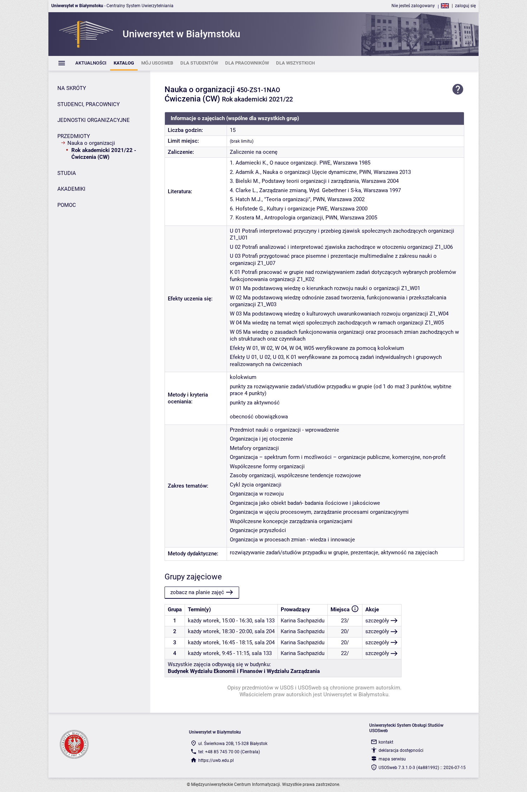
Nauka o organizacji (91, 143)
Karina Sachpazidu (302, 620)
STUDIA (66, 173)
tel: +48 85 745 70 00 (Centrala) (229, 751)
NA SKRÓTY (71, 88)
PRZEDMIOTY (73, 136)
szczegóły (377, 620)
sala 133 (265, 620)
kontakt (386, 742)
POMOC (66, 205)
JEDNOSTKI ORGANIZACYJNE (93, 120)
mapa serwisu (392, 759)
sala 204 (265, 631)
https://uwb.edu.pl (216, 760)
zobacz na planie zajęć (197, 592)
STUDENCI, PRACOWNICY (88, 104)
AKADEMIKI (71, 189)
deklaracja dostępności (401, 750)
